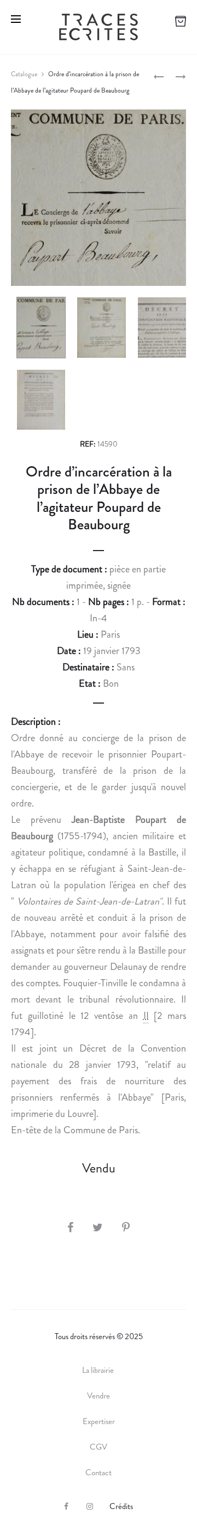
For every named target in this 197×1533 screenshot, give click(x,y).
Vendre (98, 1396)
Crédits (121, 1506)
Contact (98, 1473)
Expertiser (99, 1421)
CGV (98, 1447)
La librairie (98, 1370)
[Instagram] (89, 1506)
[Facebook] (66, 1506)
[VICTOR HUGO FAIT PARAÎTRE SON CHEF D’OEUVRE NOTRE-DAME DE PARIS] (158, 76)
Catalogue (24, 74)
